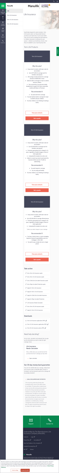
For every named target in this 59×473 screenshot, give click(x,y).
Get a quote (37, 118)
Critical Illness (3, 31)
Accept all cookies (25, 470)
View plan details (37, 113)
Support (2, 37)
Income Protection (3, 25)
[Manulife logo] (3, 6)
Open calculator (33, 358)
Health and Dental (3, 13)
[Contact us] (54, 1)
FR (57, 1)
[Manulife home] (33, 5)
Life (3, 18)
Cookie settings (15, 470)
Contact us (3, 42)
